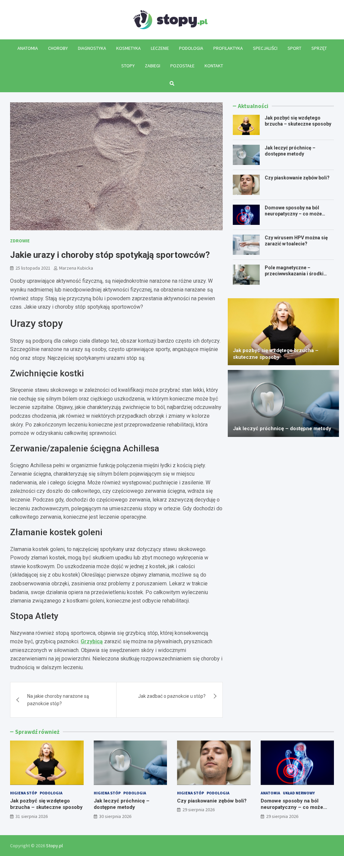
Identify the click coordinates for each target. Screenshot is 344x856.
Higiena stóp (23, 792)
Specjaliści (265, 48)
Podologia (191, 48)
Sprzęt (319, 48)
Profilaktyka (228, 48)
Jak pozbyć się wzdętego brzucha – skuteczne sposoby (275, 353)
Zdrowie (20, 241)
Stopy (128, 66)
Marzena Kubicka (76, 268)
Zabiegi (152, 66)
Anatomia (27, 48)
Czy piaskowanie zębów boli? (297, 177)
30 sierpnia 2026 (115, 816)
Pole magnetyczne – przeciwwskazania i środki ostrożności (294, 273)
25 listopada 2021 (32, 268)
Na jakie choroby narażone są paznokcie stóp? (58, 699)
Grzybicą (92, 641)
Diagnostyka (92, 48)
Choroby (58, 48)
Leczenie (160, 48)
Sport (294, 48)
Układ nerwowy (299, 792)
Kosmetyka (128, 48)
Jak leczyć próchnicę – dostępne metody (282, 428)
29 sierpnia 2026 (198, 810)
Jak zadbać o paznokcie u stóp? (172, 696)
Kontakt (214, 66)
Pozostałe (182, 66)
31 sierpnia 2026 (31, 816)
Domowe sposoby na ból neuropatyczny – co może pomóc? (293, 213)
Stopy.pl (54, 846)
